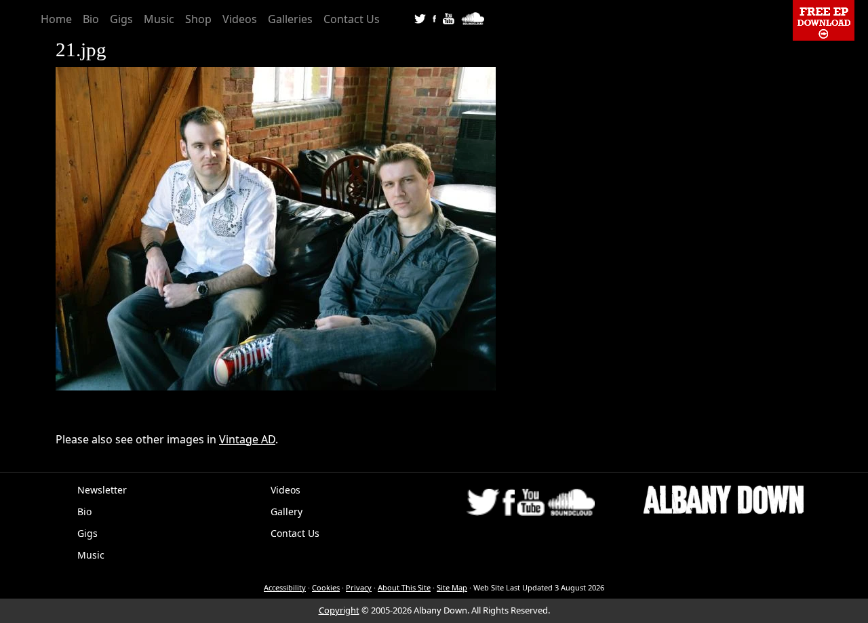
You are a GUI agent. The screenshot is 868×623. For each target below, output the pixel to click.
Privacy (359, 587)
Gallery (286, 511)
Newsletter (102, 489)
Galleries (290, 19)
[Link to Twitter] (420, 17)
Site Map (452, 587)
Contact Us (351, 19)
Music (159, 19)
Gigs (121, 19)
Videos (239, 19)
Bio (91, 19)
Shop (198, 19)
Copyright (339, 610)
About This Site (404, 587)
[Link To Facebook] (434, 17)
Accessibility (285, 587)
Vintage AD (247, 439)
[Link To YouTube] (448, 17)
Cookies (326, 587)
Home (56, 19)
